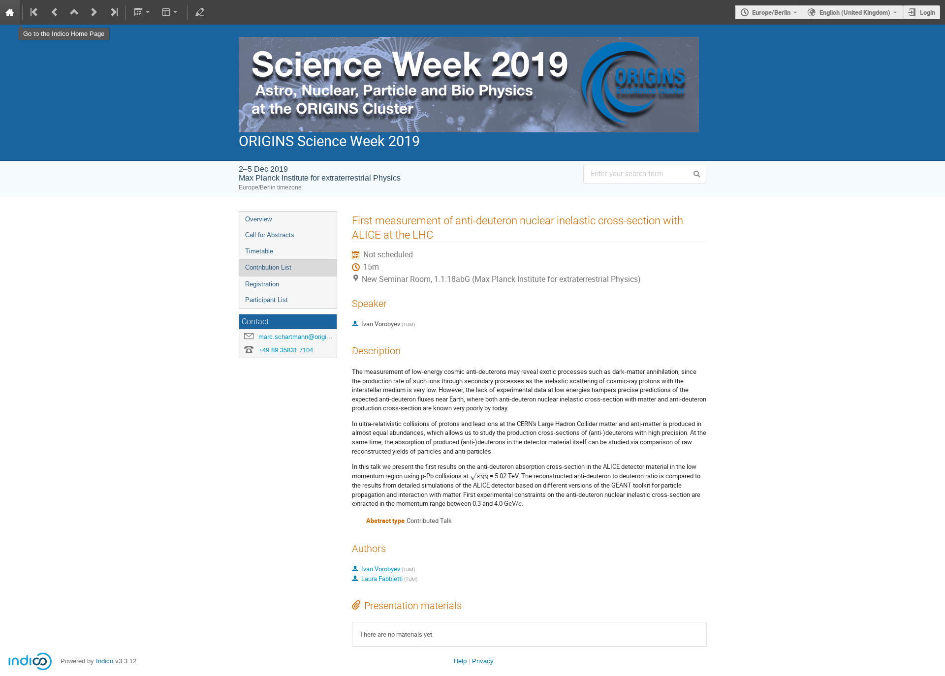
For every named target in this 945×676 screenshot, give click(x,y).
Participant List (266, 300)
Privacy (483, 661)
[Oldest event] (35, 12)
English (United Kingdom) (854, 12)
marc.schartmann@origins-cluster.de (310, 337)
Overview (258, 219)
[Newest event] (113, 12)
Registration (262, 284)
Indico (104, 661)
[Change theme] (171, 12)
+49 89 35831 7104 (285, 350)
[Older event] (54, 12)
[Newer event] (94, 12)
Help (460, 661)
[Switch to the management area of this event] (200, 12)
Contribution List (268, 267)
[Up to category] (74, 12)
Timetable (259, 251)
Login (927, 12)
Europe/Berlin (771, 12)
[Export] (142, 12)
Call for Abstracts (269, 235)
